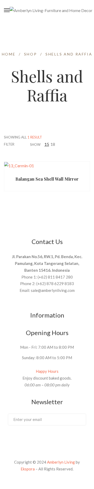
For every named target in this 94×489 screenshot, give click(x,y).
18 (52, 144)
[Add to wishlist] (67, 169)
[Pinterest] (37, 439)
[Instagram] (66, 439)
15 (46, 144)
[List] (75, 144)
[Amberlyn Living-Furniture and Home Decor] (51, 10)
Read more (24, 169)
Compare (77, 169)
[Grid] (68, 144)
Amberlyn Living (61, 462)
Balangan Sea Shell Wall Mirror (47, 179)
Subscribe (77, 419)
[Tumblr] (56, 439)
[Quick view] (57, 169)
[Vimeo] (47, 439)
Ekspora (28, 468)
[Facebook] (28, 439)
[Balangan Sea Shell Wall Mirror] (47, 165)
